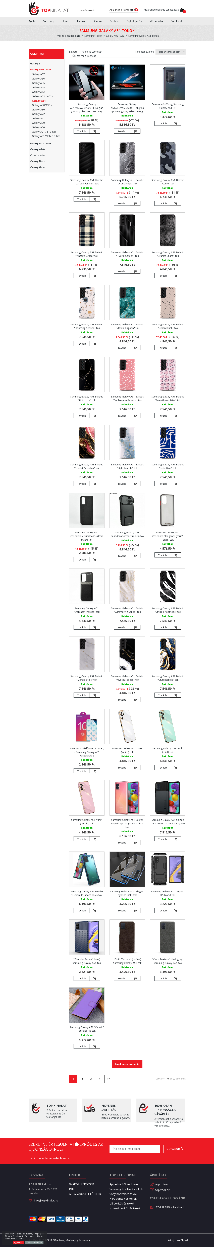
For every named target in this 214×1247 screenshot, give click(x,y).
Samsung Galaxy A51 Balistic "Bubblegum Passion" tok (127, 398)
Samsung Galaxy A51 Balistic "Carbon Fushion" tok (86, 181)
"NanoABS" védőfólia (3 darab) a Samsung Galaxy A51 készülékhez (86, 752)
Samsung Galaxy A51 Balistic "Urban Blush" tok (167, 326)
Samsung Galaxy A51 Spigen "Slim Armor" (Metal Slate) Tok (167, 821)
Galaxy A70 (38, 122)
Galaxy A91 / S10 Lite (44, 131)
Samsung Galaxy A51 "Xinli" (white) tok (127, 750)
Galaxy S (35, 63)
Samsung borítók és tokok (126, 1189)
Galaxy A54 (38, 87)
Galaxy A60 (38, 127)
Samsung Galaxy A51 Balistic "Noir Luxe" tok (86, 398)
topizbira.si (162, 1184)
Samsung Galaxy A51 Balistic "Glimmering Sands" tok (127, 610)
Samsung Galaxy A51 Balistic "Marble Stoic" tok (86, 677)
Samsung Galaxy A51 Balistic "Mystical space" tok (127, 677)
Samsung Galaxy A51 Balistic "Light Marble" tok (127, 466)
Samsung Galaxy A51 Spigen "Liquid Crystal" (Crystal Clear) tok (127, 823)
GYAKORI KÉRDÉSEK (81, 1184)
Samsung (48, 21)
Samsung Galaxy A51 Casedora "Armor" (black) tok (127, 534)
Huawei (81, 21)
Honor (66, 21)
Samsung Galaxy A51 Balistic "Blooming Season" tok (86, 326)
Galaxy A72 (38, 113)
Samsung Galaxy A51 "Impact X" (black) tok (168, 893)
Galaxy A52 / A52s (42, 96)
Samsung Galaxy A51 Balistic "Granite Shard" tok (167, 254)
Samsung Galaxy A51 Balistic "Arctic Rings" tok (127, 181)
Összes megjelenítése (84, 55)
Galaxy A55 (38, 83)
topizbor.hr (162, 1190)
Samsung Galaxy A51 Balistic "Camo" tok (167, 181)
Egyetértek (18, 1242)
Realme (114, 21)
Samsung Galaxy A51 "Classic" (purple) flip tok (87, 1028)
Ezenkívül (176, 21)
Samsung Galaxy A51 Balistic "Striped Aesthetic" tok (167, 610)
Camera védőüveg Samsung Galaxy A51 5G (168, 105)
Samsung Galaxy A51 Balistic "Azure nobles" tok (167, 677)
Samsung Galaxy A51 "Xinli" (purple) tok (86, 821)
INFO (72, 1189)
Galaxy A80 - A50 (40, 69)
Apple (32, 21)
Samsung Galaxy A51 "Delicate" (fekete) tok (86, 610)
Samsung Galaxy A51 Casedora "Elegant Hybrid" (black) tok (167, 536)
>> (108, 1078)
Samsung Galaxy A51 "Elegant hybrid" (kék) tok (127, 893)
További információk (34, 1242)
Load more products (127, 1064)
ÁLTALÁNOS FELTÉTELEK (85, 1194)
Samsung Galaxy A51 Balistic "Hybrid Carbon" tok (127, 254)
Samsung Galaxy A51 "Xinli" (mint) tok (167, 750)
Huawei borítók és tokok (125, 1208)
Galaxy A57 (38, 74)
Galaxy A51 (39, 100)
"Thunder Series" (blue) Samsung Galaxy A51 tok (87, 960)
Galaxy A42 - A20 (40, 143)
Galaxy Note (37, 161)
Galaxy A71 (38, 118)
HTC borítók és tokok (123, 1198)
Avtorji (171, 1240)
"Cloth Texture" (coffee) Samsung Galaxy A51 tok (127, 960)
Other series (37, 155)
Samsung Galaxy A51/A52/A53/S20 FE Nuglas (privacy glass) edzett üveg (86, 107)
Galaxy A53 (38, 91)
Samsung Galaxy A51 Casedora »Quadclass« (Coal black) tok (86, 536)
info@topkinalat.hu (46, 1200)
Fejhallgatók (134, 21)
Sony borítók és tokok (123, 1194)
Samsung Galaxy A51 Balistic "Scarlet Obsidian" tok (86, 466)
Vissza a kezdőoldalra (68, 35)
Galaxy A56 (38, 78)
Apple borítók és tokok (124, 1184)
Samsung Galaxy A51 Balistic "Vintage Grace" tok (86, 254)
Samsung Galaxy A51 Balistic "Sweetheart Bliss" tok (167, 398)
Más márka (156, 21)
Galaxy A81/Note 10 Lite (46, 136)
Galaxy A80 (38, 109)
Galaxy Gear (37, 167)
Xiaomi (98, 21)
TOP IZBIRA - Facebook (170, 1207)
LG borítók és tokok (122, 1203)
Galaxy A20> (37, 149)
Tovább (81, 131)
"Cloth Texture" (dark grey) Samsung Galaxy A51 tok (167, 960)
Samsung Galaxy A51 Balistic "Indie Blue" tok (167, 466)
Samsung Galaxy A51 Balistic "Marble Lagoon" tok (127, 326)
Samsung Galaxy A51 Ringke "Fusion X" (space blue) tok (87, 893)
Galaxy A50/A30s (42, 105)
